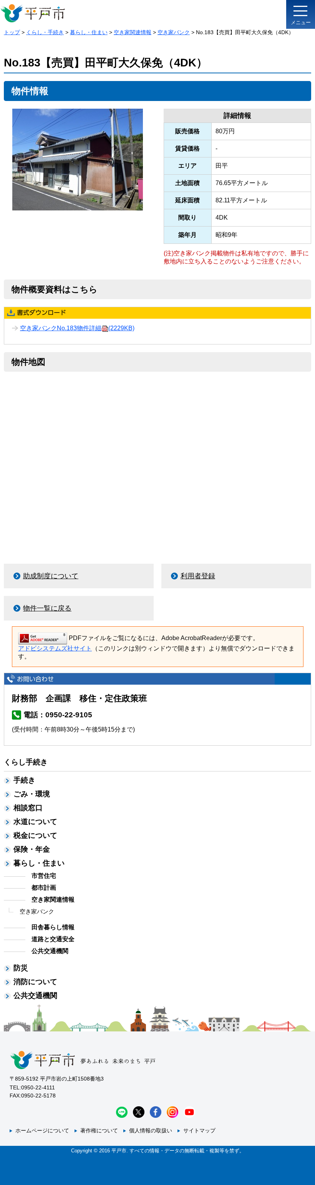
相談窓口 (28, 808)
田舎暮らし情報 (53, 927)
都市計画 (44, 887)
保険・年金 (31, 849)
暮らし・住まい (89, 32)
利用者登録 (198, 576)
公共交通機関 (50, 951)
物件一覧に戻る (47, 608)
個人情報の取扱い (150, 1130)
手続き (24, 780)
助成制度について (50, 576)
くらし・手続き (45, 32)
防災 (20, 968)
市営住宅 (44, 875)
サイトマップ (199, 1130)
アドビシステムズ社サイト (55, 648)
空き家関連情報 (132, 32)
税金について (35, 835)
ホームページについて (42, 1130)
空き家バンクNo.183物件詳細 (77, 328)
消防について (35, 982)
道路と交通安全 (53, 939)
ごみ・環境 (31, 794)
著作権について (99, 1130)
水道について (35, 822)
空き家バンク (174, 32)
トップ (12, 32)
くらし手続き (26, 762)
